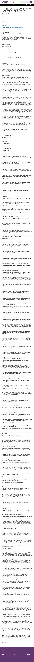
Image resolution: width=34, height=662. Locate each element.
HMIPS (12, 2)
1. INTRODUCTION (5, 22)
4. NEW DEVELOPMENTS (6, 29)
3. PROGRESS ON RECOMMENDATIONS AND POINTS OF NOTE (13, 27)
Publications (14, 4)
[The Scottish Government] (29, 654)
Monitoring (23, 4)
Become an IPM (28, 4)
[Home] (5, 2)
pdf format (16, 19)
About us (7, 4)
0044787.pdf (5, 642)
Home (3, 4)
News (10, 4)
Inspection (19, 4)
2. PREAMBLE (4, 25)
